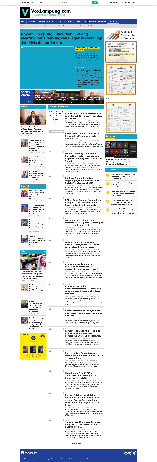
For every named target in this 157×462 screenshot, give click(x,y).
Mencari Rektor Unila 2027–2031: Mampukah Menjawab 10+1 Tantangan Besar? (123, 176)
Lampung (82, 121)
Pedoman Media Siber (102, 459)
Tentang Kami (73, 459)
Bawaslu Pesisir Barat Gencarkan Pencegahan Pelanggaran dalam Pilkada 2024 (82, 136)
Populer (113, 169)
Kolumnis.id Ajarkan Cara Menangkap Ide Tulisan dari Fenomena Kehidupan (44, 100)
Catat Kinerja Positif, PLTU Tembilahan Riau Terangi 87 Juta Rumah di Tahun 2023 (81, 375)
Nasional (82, 185)
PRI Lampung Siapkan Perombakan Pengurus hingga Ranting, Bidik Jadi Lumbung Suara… (33, 275)
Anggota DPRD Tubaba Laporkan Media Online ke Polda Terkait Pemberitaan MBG (36, 161)
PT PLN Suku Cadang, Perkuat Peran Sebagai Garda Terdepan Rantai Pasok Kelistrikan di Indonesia (83, 202)
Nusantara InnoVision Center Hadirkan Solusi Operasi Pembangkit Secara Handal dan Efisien (84, 222)
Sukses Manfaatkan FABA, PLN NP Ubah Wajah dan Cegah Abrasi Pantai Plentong (84, 313)
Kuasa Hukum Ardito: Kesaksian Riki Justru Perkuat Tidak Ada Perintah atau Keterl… (37, 175)
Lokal (66, 131)
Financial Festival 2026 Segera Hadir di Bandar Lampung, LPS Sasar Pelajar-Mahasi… (37, 195)
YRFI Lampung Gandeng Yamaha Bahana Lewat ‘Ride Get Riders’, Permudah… (37, 240)
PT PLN (67, 420)
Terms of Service (86, 459)
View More (75, 443)
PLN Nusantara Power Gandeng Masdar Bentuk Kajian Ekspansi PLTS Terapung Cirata (84, 355)
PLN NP (67, 176)
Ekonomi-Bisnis (70, 151)
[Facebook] (126, 453)
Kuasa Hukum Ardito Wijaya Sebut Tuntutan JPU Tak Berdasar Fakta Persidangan (67, 100)
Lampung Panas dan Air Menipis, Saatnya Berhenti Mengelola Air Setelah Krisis (91, 100)
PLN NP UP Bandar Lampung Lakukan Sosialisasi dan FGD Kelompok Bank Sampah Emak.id (82, 266)
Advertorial (81, 48)
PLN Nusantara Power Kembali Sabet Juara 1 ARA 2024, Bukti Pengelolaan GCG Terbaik (84, 116)
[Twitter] (130, 453)
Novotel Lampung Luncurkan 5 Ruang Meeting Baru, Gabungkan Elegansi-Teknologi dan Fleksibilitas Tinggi (61, 38)
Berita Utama (94, 48)
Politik (82, 141)
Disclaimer (55, 459)
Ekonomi (79, 50)
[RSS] (134, 453)
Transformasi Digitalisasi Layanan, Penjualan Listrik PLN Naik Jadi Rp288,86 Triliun (82, 424)
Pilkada (71, 131)
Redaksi (64, 459)
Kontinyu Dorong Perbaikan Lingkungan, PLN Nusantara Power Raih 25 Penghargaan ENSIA (88, 83)
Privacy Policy (44, 459)
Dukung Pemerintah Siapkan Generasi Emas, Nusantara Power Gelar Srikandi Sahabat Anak (82, 244)
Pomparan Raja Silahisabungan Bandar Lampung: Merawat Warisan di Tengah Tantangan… (123, 211)
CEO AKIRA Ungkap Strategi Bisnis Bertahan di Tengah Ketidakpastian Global (37, 209)
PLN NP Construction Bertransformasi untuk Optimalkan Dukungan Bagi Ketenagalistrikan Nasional (83, 290)
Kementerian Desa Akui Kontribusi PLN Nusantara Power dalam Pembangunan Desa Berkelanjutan (83, 333)
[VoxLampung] (45, 12)
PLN (66, 198)
